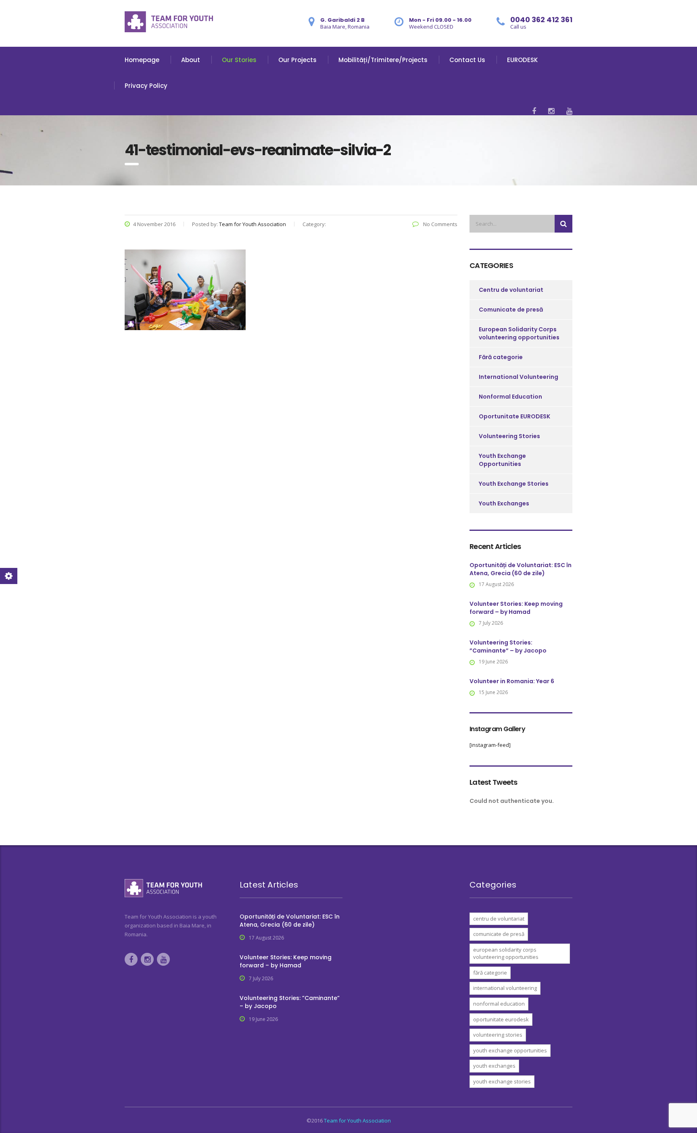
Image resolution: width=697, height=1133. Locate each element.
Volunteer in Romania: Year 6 (512, 681)
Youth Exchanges (504, 503)
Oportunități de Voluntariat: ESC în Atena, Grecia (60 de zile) (521, 569)
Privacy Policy (146, 85)
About (190, 60)
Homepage (142, 60)
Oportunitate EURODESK (514, 416)
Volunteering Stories (509, 436)
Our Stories (239, 60)
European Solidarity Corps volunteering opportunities (519, 333)
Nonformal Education (510, 397)
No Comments (439, 224)
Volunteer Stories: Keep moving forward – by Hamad (516, 608)
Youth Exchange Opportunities (502, 460)
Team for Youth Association (357, 1120)
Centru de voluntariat (511, 290)
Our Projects (297, 60)
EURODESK (522, 60)
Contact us (467, 60)
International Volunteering (518, 377)
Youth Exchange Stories (514, 484)
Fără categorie (501, 357)
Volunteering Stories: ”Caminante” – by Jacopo (508, 646)
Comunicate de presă (511, 310)
